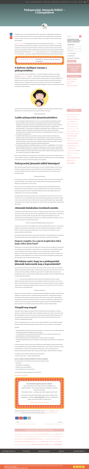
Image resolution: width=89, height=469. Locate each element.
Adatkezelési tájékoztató (79, 451)
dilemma (16, 436)
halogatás (36, 436)
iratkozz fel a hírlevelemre (51, 412)
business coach (35, 434)
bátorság (50, 434)
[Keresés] (80, 36)
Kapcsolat (80, 1)
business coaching (43, 434)
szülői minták (22, 444)
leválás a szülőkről (20, 43)
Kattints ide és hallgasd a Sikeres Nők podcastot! (74, 68)
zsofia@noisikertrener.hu (44, 451)
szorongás (58, 441)
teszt (25, 444)
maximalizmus (49, 439)
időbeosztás (40, 436)
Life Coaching (71, 81)
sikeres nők (44, 441)
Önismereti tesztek (72, 85)
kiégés (57, 436)
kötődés (39, 439)
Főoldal (28, 1)
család (56, 434)
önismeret (58, 444)
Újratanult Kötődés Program (26, 59)
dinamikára (33, 51)
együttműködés (21, 436)
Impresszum (61, 451)
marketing (43, 439)
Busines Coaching (72, 79)
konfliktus (24, 439)
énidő (53, 444)
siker (40, 441)
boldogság (30, 434)
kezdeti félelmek (50, 436)
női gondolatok (55, 439)
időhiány (43, 436)
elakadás (25, 436)
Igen (76, 466)
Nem (82, 466)
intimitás (46, 436)
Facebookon (48, 410)
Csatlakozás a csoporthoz (22, 375)
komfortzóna (61, 436)
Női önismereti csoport (36, 1)
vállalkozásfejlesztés (37, 444)
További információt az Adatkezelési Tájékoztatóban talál (16, 467)
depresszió (61, 434)
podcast (23, 441)
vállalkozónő (48, 444)
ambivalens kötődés (24, 434)
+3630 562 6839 (26, 451)
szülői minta (17, 444)
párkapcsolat (29, 441)
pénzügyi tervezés (36, 441)
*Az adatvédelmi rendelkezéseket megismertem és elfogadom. (73, 56)
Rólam (75, 1)
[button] (11, 34)
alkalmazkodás (18, 434)
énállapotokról (24, 76)
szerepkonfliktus (51, 441)
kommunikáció (18, 439)
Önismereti (17, 279)
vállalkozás (29, 444)
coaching (53, 434)
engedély (29, 436)
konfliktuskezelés (32, 439)
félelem (32, 436)
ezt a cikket (56, 43)
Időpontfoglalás (65, 1)
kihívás (54, 436)
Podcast (69, 83)
